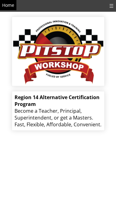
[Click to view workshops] (58, 49)
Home (8, 5)
